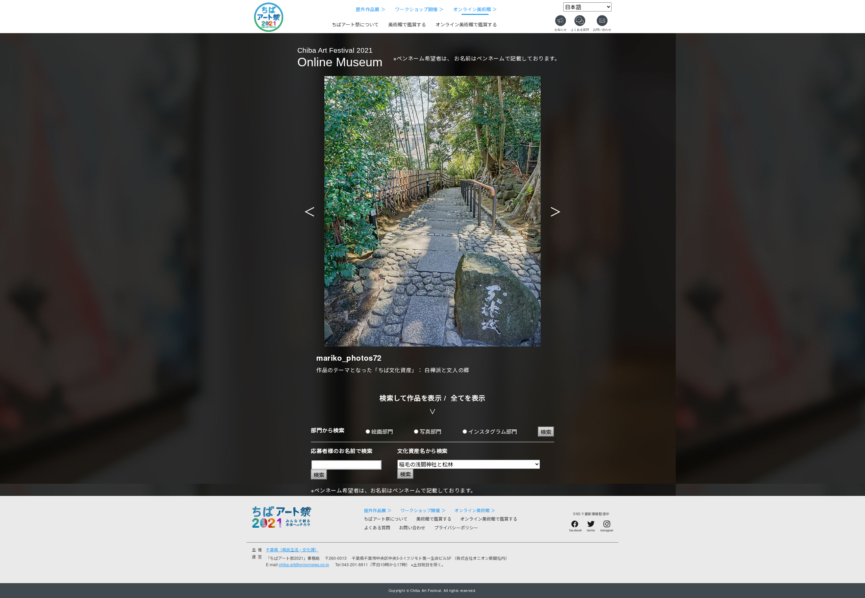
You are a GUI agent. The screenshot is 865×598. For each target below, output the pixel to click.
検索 (546, 432)
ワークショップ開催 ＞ (419, 9)
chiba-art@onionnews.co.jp (304, 564)
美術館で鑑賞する (407, 24)
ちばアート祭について (355, 24)
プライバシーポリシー (456, 527)
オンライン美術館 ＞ (475, 9)
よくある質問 (377, 527)
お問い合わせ (412, 527)
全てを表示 (468, 398)
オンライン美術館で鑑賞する (466, 24)
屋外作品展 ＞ (371, 9)
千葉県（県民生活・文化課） (292, 549)
